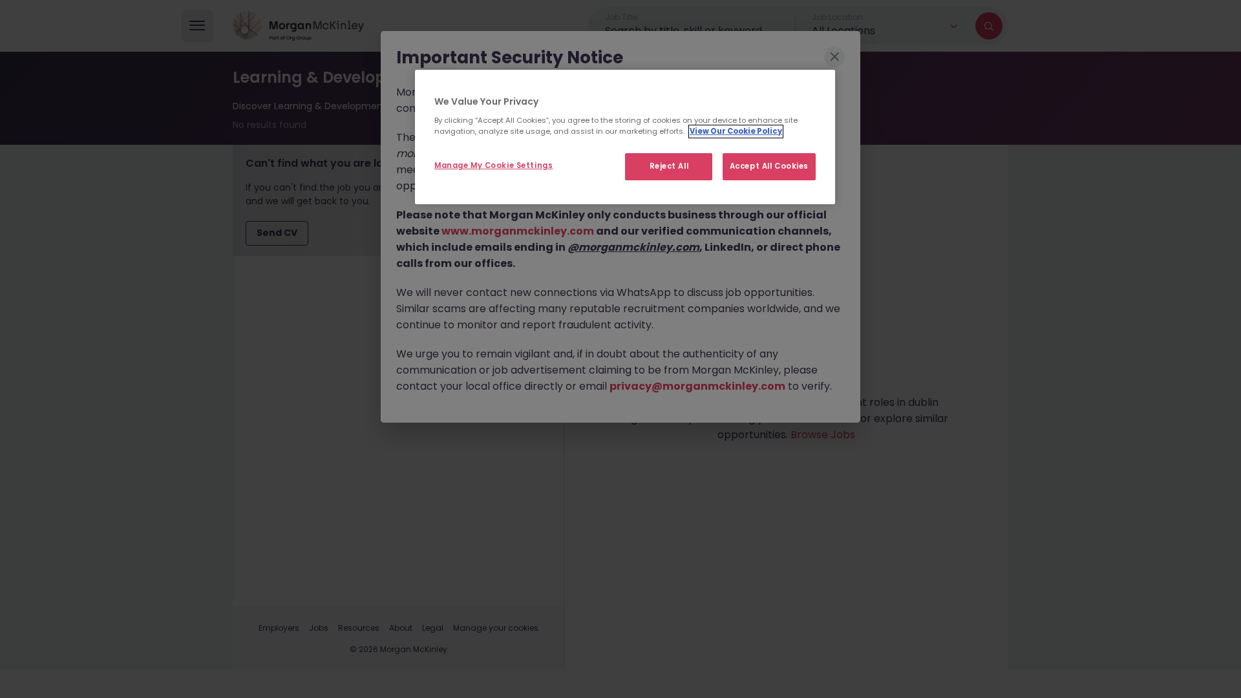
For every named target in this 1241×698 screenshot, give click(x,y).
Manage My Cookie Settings (493, 165)
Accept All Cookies (769, 166)
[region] (625, 137)
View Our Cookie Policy (736, 131)
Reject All (669, 166)
